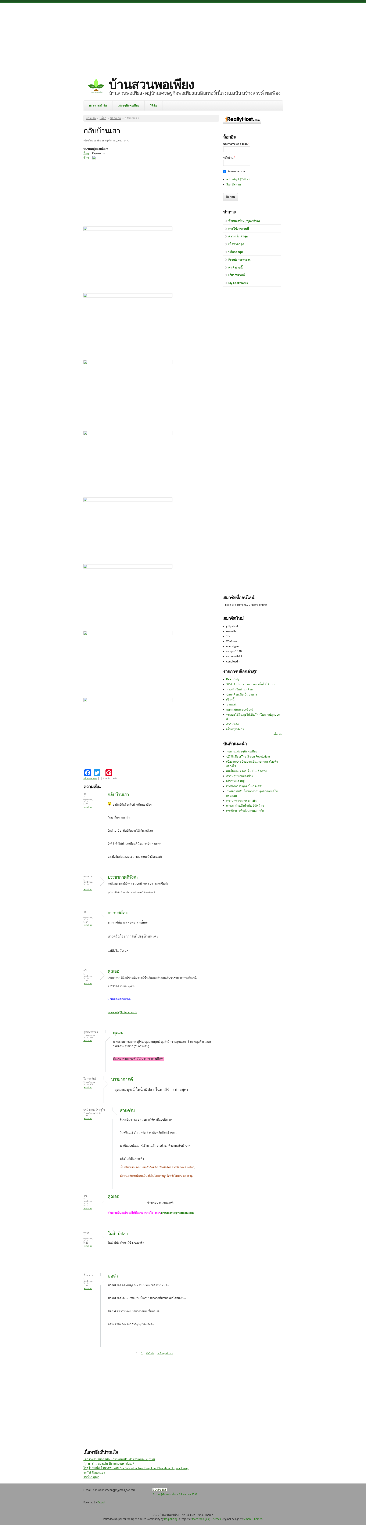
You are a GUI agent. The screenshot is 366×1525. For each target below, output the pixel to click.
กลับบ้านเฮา (118, 794)
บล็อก (103, 118)
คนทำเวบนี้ (235, 267)
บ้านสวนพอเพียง (151, 84)
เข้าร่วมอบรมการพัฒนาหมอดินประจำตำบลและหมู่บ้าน (119, 1459)
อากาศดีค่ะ (118, 912)
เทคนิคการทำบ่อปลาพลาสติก (245, 811)
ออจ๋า (113, 1276)
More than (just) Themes (206, 1519)
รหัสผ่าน (229, 157)
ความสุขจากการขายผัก (241, 801)
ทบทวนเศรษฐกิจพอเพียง (241, 751)
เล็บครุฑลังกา (235, 729)
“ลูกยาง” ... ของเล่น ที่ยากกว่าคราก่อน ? (108, 1464)
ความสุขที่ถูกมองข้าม (240, 776)
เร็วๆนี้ (230, 699)
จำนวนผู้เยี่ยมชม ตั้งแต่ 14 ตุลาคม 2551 (174, 1494)
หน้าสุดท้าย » (165, 1353)
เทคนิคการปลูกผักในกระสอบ (244, 786)
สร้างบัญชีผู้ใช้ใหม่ (238, 179)
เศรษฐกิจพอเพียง (128, 105)
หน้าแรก (91, 118)
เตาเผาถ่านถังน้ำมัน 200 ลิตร (245, 805)
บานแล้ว (231, 704)
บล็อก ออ (115, 118)
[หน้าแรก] (96, 87)
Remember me (236, 171)
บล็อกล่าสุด (235, 252)
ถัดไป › (150, 1353)
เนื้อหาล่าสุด (236, 244)
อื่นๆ (86, 153)
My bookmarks (238, 283)
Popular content (239, 259)
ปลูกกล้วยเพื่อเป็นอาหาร (241, 694)
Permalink (87, 807)
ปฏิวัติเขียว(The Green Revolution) (248, 756)
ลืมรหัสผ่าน (233, 184)
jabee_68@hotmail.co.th (122, 1012)
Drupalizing (170, 1519)
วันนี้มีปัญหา (91, 1477)
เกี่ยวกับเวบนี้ (236, 275)
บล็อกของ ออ (90, 778)
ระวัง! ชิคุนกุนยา (94, 1472)
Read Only (232, 679)
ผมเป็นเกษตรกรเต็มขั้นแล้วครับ (246, 771)
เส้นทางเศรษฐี (235, 781)
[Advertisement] (183, 37)
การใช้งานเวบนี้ (238, 229)
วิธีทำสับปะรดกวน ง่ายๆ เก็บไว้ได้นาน (250, 684)
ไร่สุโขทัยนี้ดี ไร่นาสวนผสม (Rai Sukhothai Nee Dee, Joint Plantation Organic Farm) (136, 1468)
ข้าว (86, 158)
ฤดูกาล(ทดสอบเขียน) (239, 709)
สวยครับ (127, 1110)
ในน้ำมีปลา (118, 1233)
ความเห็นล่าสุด (238, 236)
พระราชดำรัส (98, 105)
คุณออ (113, 971)
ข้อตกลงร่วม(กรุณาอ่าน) (244, 221)
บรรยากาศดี (122, 1079)
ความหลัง (232, 724)
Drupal (101, 1502)
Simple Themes (252, 1519)
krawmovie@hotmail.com (177, 1213)
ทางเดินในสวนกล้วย (239, 689)
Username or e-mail (236, 144)
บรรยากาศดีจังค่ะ (123, 877)
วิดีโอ (153, 105)
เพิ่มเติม (278, 734)
